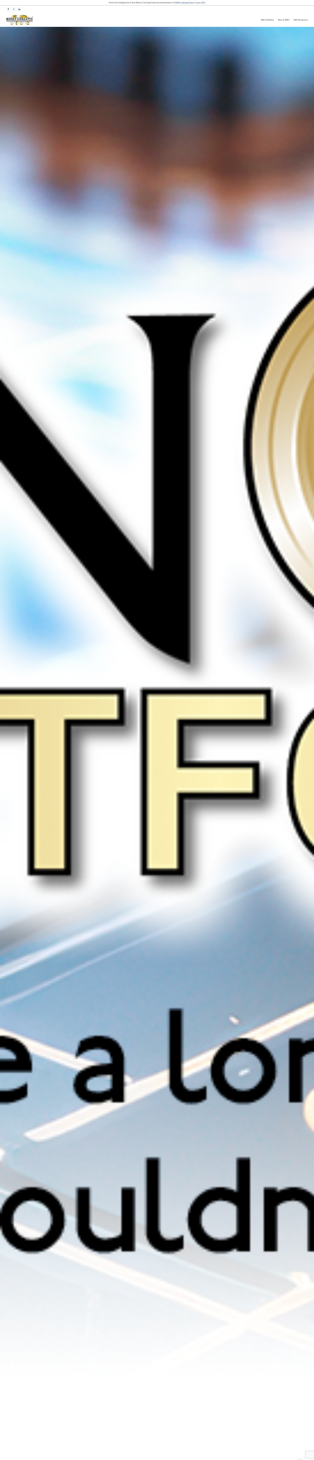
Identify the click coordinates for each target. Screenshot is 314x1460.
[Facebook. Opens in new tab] (8, 9)
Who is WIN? (284, 20)
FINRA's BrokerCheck (184, 3)
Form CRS (200, 3)
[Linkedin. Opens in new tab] (19, 9)
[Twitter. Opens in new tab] (14, 9)
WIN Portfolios (267, 20)
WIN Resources (301, 20)
